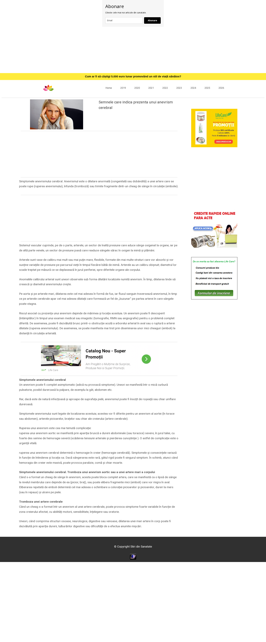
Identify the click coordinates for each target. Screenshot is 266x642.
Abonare (152, 20)
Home (108, 87)
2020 (137, 87)
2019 (123, 87)
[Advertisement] (133, 49)
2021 (151, 87)
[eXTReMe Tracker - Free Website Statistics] (133, 556)
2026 (221, 87)
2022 (165, 87)
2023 (179, 87)
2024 (193, 87)
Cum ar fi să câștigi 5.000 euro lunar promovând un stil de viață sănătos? (133, 76)
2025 (207, 87)
